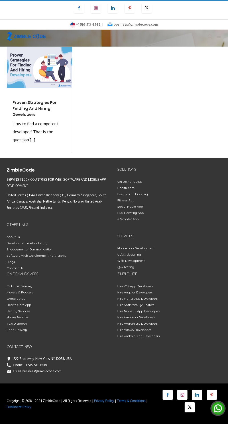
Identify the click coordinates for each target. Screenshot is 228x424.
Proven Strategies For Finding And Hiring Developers (34, 108)
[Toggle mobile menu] (219, 36)
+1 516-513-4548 (35, 365)
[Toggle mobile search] (210, 36)
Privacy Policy (104, 401)
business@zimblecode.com (136, 24)
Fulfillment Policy (19, 407)
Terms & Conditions (131, 401)
